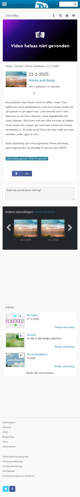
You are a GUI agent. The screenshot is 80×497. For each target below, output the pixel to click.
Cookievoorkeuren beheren (19, 476)
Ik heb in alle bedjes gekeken (44, 338)
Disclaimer (9, 471)
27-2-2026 (33, 318)
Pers (5, 441)
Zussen (31, 334)
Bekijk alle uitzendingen (40, 372)
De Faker (32, 315)
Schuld (31, 358)
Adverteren (9, 446)
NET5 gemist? (39, 158)
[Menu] (4, 4)
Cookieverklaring (12, 466)
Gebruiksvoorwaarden (16, 456)
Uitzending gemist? (17, 158)
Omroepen (9, 422)
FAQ (5, 432)
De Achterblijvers (37, 354)
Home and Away (42, 80)
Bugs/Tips (8, 437)
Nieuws (7, 427)
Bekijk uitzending (65, 327)
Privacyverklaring (13, 461)
